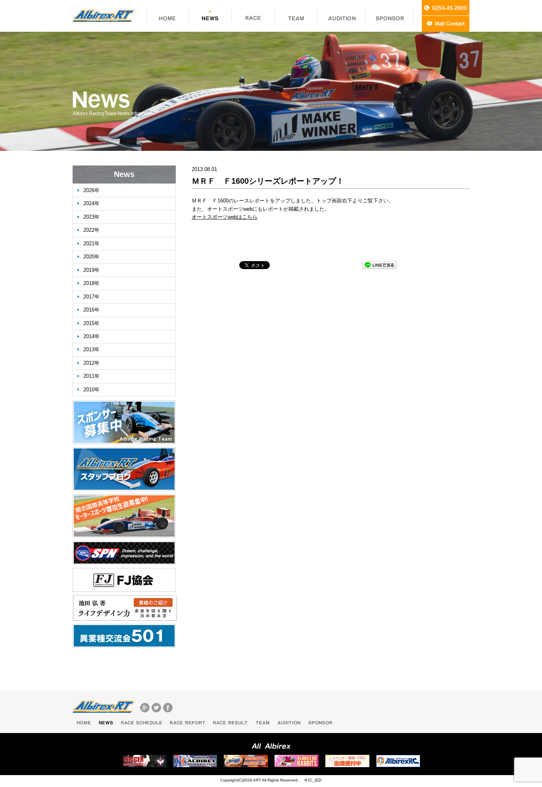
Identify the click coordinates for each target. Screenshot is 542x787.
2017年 (91, 297)
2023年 (91, 217)
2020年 (91, 257)
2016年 (91, 310)
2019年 (91, 270)
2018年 (91, 283)
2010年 (91, 390)
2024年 (91, 203)
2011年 (91, 376)
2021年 (91, 243)
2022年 (91, 230)
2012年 (91, 363)
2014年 (91, 336)
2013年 (91, 349)
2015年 (91, 323)
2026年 (91, 190)
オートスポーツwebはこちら (225, 217)
